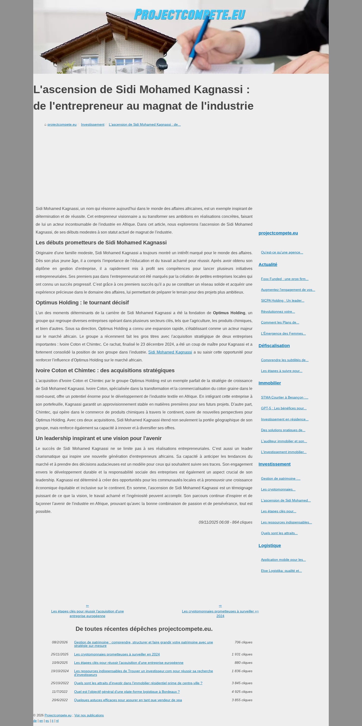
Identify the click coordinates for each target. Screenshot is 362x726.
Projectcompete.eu (58, 715)
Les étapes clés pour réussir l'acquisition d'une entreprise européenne (87, 613)
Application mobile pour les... (283, 560)
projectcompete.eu (62, 124)
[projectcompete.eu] (181, 37)
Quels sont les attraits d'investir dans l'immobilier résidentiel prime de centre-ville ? (138, 683)
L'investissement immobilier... (284, 452)
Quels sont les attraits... (279, 533)
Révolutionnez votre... (278, 311)
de (35, 721)
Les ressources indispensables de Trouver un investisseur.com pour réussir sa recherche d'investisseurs (143, 672)
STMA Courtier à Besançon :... (284, 397)
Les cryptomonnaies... (278, 489)
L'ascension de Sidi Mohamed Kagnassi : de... (145, 124)
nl (57, 721)
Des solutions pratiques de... (283, 430)
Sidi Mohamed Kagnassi (170, 352)
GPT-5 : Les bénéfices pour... (284, 408)
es (47, 721)
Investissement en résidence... (285, 419)
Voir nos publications (89, 715)
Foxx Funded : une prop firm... (285, 279)
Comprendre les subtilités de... (285, 360)
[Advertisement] (144, 165)
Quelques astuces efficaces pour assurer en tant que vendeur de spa (128, 700)
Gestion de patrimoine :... (280, 478)
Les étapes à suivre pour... (281, 371)
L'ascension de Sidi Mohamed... (286, 500)
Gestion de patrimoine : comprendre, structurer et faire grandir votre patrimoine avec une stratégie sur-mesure (143, 644)
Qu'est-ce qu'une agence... (282, 252)
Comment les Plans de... (280, 322)
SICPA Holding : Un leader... (282, 300)
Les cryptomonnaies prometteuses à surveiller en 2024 (220, 613)
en (41, 721)
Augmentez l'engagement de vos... (288, 290)
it (52, 721)
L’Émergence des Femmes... (283, 333)
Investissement (92, 124)
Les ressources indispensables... (286, 522)
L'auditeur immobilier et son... (284, 441)
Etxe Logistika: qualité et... (281, 571)
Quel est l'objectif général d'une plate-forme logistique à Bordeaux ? (127, 691)
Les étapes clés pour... (278, 511)
